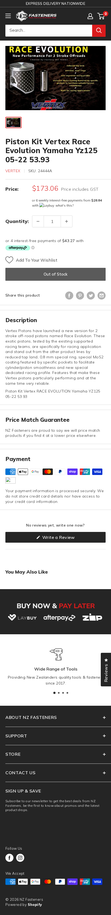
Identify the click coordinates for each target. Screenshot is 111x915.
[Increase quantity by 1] (66, 221)
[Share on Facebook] (69, 295)
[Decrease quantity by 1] (38, 221)
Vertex (12, 170)
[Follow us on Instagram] (20, 858)
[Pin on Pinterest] (80, 295)
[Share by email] (102, 295)
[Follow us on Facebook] (9, 858)
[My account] (90, 16)
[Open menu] (8, 16)
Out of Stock (55, 274)
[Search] (99, 30)
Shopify (35, 904)
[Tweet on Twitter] (91, 295)
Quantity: (17, 221)
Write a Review (67, 538)
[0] (101, 16)
